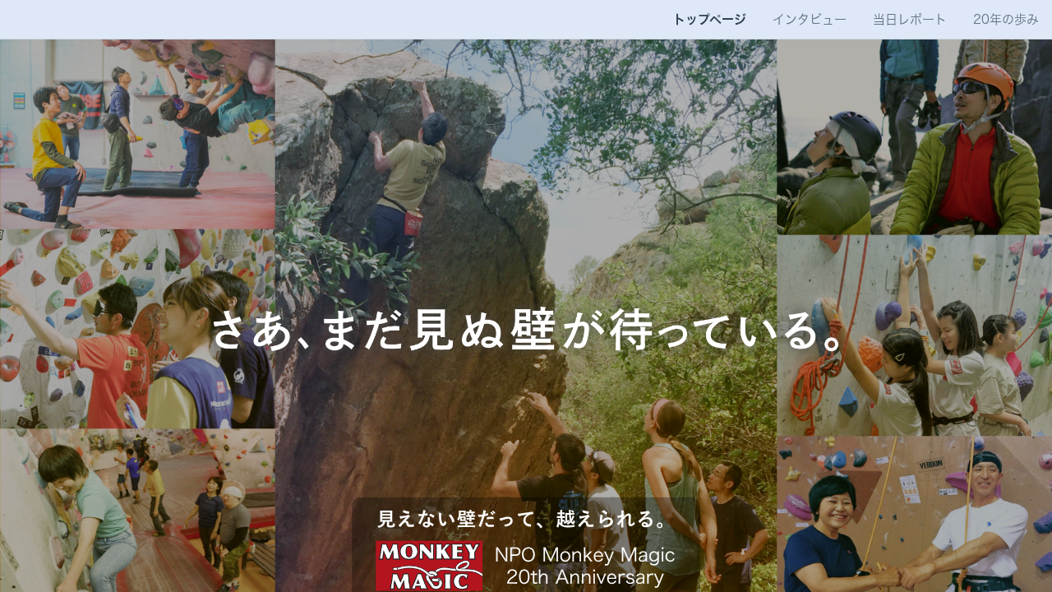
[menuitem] (709, 19)
